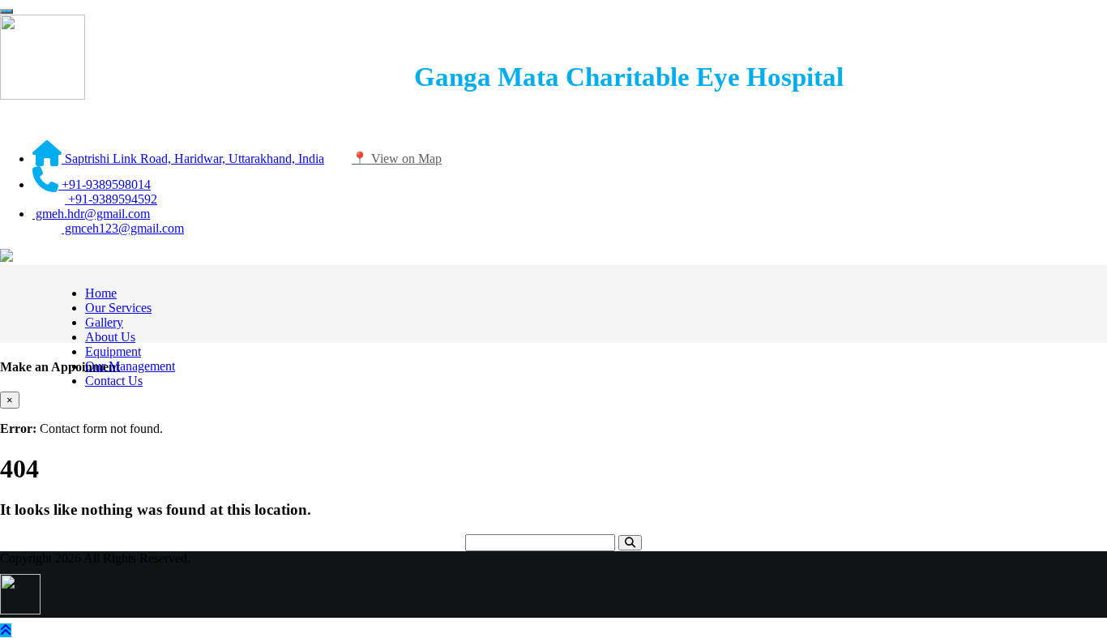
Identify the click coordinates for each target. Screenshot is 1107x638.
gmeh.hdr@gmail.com (91, 214)
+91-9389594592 (111, 199)
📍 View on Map (397, 158)
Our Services (118, 308)
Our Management (130, 366)
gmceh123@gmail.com (123, 228)
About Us (110, 337)
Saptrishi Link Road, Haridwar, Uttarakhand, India (193, 158)
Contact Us (114, 381)
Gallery (104, 322)
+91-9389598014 (104, 184)
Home (101, 293)
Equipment (113, 351)
